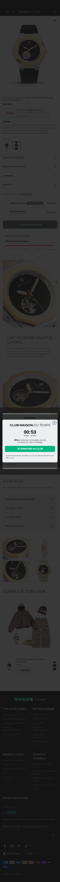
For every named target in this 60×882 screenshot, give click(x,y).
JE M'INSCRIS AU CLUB (30, 448)
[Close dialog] (54, 423)
